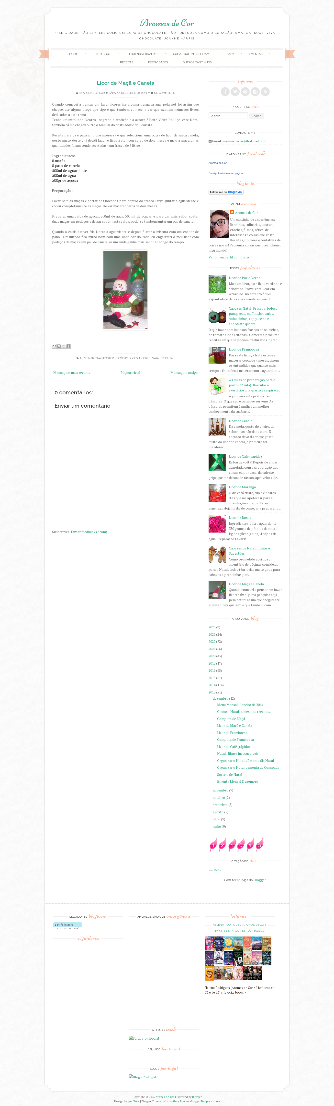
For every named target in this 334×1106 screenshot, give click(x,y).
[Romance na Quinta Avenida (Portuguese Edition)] (247, 978)
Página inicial (130, 372)
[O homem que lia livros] (266, 950)
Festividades (158, 62)
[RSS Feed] (265, 91)
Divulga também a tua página (226, 173)
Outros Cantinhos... (198, 62)
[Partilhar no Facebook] (68, 346)
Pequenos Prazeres (142, 54)
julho (217, 819)
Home (73, 54)
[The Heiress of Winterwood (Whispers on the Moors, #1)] (219, 978)
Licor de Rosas (240, 517)
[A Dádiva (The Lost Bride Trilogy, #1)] (257, 949)
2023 (212, 634)
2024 (212, 627)
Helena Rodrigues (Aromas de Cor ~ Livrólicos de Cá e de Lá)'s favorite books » (239, 990)
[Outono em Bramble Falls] (228, 978)
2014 (212, 684)
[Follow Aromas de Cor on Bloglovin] (226, 193)
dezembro (221, 698)
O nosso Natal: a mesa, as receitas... (244, 711)
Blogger (260, 879)
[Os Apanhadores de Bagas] (266, 964)
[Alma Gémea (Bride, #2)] (238, 964)
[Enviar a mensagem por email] (54, 346)
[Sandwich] (209, 979)
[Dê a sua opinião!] (58, 346)
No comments (164, 93)
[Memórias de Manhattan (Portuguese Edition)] (257, 978)
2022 (212, 641)
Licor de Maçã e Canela (125, 83)
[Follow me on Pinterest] (245, 91)
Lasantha (171, 1101)
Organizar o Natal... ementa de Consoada (248, 767)
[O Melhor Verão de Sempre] (247, 950)
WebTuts (133, 1101)
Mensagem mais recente (71, 372)
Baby (230, 54)
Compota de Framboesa (235, 739)
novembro (221, 790)
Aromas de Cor (167, 23)
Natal (156, 358)
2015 (212, 677)
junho (217, 826)
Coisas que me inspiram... (192, 54)
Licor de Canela (240, 420)
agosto (218, 812)
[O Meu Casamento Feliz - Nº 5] (219, 963)
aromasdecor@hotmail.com (244, 141)
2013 (212, 692)
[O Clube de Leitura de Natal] (257, 964)
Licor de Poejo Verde (244, 277)
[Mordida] (209, 964)
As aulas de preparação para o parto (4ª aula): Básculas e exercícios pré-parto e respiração (254, 384)
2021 (212, 648)
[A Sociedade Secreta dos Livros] (219, 949)
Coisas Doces (128, 358)
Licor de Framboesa (244, 349)
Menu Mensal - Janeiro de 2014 (240, 704)
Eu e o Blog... (102, 54)
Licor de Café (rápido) (245, 456)
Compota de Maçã (231, 718)
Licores (144, 358)
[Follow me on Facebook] (225, 91)
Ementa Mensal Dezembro (237, 781)
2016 (212, 670)
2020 (212, 656)
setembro (220, 804)
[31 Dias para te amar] (228, 948)
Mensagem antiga (184, 372)
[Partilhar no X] (63, 346)
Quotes (217, 870)
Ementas (255, 54)
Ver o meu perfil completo (229, 257)
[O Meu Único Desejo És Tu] (247, 964)
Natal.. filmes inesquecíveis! (238, 753)
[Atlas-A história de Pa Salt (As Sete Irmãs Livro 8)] (228, 964)
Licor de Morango (242, 487)
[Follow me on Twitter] (235, 91)
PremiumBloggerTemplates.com (200, 1101)
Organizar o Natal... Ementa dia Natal (245, 760)
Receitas (126, 62)
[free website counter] (236, 850)
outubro (219, 797)
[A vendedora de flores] (238, 950)
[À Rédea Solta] (238, 978)
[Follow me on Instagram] (255, 91)
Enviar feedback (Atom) (89, 531)
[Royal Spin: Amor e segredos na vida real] (209, 949)
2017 (212, 663)
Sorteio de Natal (229, 774)
